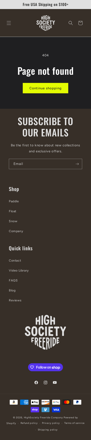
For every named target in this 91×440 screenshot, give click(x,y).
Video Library (19, 270)
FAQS (13, 280)
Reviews (15, 300)
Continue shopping (45, 88)
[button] (9, 23)
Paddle (14, 201)
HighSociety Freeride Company (44, 417)
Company (16, 231)
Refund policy (29, 423)
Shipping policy (48, 429)
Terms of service (74, 423)
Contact (15, 260)
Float (12, 211)
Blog (12, 290)
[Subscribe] (77, 164)
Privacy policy (51, 423)
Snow (13, 221)
